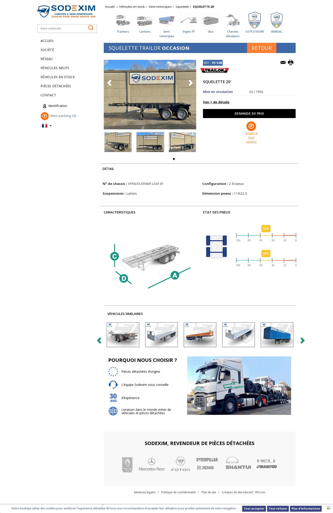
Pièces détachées (56, 86)
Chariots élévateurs (232, 34)
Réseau (47, 59)
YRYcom (260, 492)
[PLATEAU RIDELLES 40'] (200, 334)
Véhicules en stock (58, 77)
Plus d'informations (306, 509)
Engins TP (189, 32)
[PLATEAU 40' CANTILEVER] (123, 334)
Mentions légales (145, 492)
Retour (262, 47)
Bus (210, 32)
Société (47, 50)
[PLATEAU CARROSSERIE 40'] (277, 334)
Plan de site (208, 492)
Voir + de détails (216, 102)
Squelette (182, 7)
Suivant (174, 159)
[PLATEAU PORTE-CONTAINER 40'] (161, 334)
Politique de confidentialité (178, 492)
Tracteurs (123, 32)
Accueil (47, 41)
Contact (48, 95)
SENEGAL (276, 32)
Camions (144, 32)
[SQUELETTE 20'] (118, 142)
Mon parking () (63, 116)
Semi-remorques (160, 7)
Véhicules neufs (55, 68)
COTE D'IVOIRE (254, 32)
